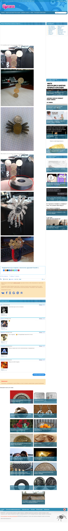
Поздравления (61, 34)
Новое (32, 12)
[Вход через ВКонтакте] (3, 293)
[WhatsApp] (13, 270)
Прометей (3, 360)
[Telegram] (17, 270)
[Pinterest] (18, 270)
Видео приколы (61, 26)
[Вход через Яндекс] (22, 293)
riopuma (2, 318)
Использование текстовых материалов (9, 516)
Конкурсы (50, 34)
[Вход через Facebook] (7, 293)
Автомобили (60, 30)
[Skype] (15, 270)
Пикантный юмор (52, 28)
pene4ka (12, 279)
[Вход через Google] (14, 293)
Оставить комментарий (39, 374)
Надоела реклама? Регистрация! (13, 12)
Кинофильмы (60, 29)
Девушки (59, 28)
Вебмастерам (39, 509)
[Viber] (11, 270)
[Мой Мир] (9, 270)
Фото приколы (51, 26)
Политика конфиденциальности (13, 509)
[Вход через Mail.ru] (18, 293)
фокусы (12, 276)
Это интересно (5, 276)
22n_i (2, 304)
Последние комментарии (40, 12)
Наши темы (60, 32)
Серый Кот (3, 332)
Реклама (57, 1)
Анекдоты (60, 27)
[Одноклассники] (5, 270)
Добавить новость (25, 12)
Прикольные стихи (62, 31)
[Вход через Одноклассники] (10, 293)
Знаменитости (51, 29)
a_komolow (3, 346)
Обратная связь (62, 1)
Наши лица (50, 32)
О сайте (2, 509)
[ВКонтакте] (4, 270)
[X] (7, 270)
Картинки (50, 30)
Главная (3, 12)
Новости (50, 31)
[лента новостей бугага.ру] (66, 1)
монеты (17, 276)
